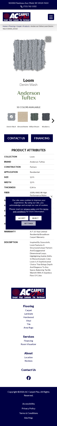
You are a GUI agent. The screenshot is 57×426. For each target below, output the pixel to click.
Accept (21, 218)
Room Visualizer (28, 344)
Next (53, 116)
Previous (4, 116)
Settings (28, 223)
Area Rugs (28, 327)
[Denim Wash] (11, 117)
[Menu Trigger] (51, 17)
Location (28, 357)
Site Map (28, 417)
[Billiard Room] (34, 117)
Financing (42, 138)
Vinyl (28, 320)
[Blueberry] (45, 117)
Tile (28, 324)
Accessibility (28, 403)
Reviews (29, 360)
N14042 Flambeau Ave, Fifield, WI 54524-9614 (28, 3)
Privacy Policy (28, 408)
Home (5, 26)
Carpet (18, 26)
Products (26, 26)
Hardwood (28, 317)
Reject (35, 218)
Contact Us (16, 138)
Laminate (28, 313)
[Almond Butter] (22, 117)
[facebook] (28, 378)
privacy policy (30, 209)
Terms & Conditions (28, 413)
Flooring (12, 26)
